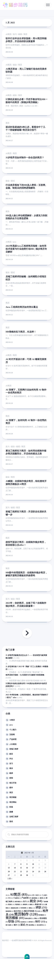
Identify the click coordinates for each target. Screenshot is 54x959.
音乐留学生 (41, 925)
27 (9, 875)
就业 (15, 65)
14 (15, 868)
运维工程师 (13, 817)
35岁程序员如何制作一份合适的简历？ (25, 157)
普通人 (32, 908)
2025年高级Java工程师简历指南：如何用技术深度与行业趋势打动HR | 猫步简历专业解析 (26, 249)
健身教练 (35, 898)
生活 (39, 911)
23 (27, 872)
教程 (32, 904)
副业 (11, 754)
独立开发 (12, 783)
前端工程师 (13, 749)
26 (45, 872)
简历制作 (26, 914)
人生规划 (12, 744)
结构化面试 (29, 918)
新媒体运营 (15, 908)
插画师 (26, 904)
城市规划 (19, 901)
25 (39, 872)
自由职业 (24, 922)
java (14, 242)
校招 (20, 34)
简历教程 (42, 915)
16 (27, 868)
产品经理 (12, 739)
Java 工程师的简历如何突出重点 (22, 307)
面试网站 (32, 925)
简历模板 (15, 917)
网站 (36, 918)
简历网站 (12, 802)
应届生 (11, 904)
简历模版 (12, 797)
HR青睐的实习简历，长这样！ (21, 331)
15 (21, 868)
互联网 (12, 734)
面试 (13, 181)
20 (9, 872)
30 (27, 875)
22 (21, 872)
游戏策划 (9, 911)
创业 (42, 898)
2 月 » (10, 879)
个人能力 (12, 730)
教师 (11, 773)
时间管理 (24, 908)
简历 (25, 34)
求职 (41, 907)
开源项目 (18, 904)
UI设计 (38, 895)
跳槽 (11, 812)
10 (33, 864)
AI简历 (8, 34)
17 (33, 868)
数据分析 (39, 904)
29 (21, 875)
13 (9, 868)
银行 (17, 925)
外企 (11, 759)
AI (7, 895)
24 (33, 872)
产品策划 (17, 898)
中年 (10, 898)
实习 (15, 34)
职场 (11, 807)
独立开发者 (30, 911)
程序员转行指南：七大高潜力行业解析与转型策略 (25, 675)
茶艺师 (32, 922)
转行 (40, 921)
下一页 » (27, 633)
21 (15, 872)
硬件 (11, 788)
